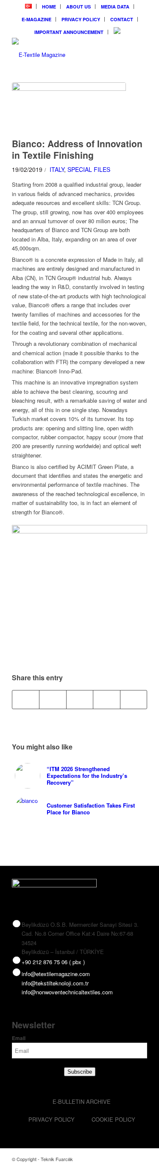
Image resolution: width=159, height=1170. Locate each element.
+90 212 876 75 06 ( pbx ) (53, 962)
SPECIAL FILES (88, 169)
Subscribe (79, 1072)
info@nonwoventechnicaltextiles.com (67, 992)
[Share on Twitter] (52, 699)
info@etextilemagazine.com (56, 974)
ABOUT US (78, 6)
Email (18, 1038)
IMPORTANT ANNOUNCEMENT (68, 32)
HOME (49, 6)
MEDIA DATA (115, 6)
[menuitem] (28, 6)
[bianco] (69, 108)
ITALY (57, 169)
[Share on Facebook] (25, 699)
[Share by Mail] (133, 699)
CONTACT (121, 19)
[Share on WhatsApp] (80, 699)
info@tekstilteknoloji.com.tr (55, 983)
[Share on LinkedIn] (106, 699)
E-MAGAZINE (36, 19)
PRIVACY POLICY (80, 19)
